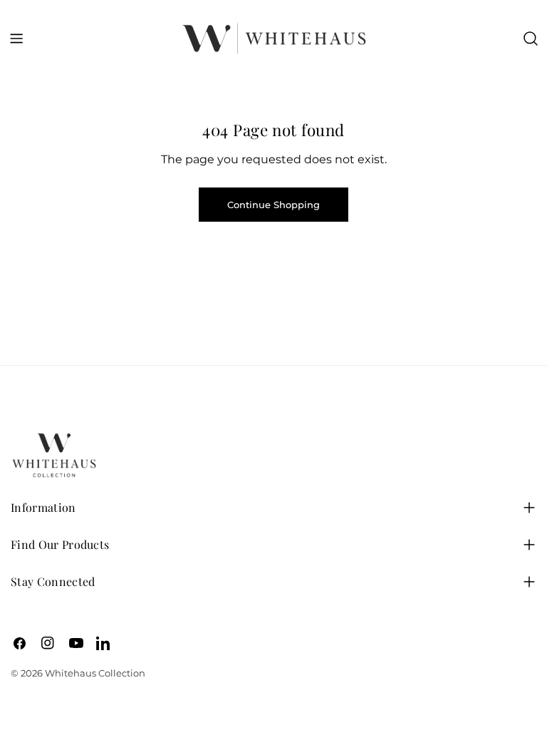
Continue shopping (273, 204)
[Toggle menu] (16, 38)
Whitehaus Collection (95, 673)
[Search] (530, 38)
